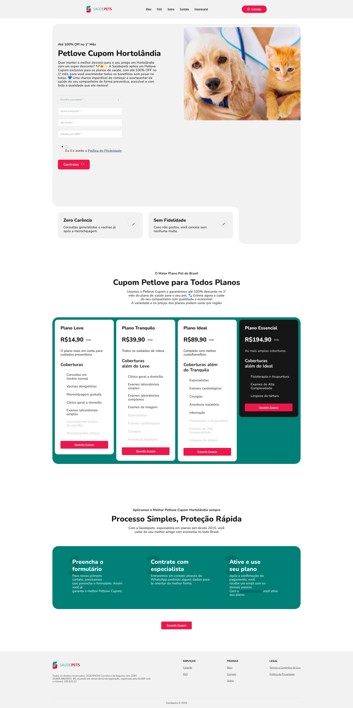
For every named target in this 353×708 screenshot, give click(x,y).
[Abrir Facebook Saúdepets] (54, 689)
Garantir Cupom (84, 444)
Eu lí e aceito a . (93, 151)
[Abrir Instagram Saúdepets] (61, 689)
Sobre (170, 9)
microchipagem (251, 591)
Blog (148, 9)
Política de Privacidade (105, 150)
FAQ (159, 9)
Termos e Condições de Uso (285, 667)
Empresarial (201, 9)
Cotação (256, 9)
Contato (184, 9)
